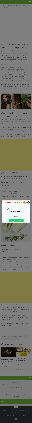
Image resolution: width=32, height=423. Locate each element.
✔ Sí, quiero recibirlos (16, 221)
